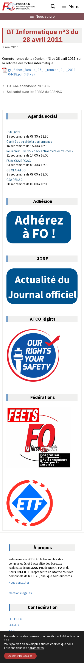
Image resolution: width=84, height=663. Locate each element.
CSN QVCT (13, 132)
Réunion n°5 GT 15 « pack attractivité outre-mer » (39, 151)
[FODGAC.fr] (18, 6)
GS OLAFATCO (16, 170)
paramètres (36, 648)
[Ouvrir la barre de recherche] (53, 6)
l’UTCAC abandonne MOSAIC (28, 86)
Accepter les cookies (20, 655)
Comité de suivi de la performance (29, 142)
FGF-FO (14, 625)
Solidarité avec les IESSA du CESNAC (34, 92)
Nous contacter (19, 583)
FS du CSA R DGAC (18, 161)
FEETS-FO (15, 619)
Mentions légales (20, 593)
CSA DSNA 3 (14, 180)
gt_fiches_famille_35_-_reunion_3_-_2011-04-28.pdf (42, 72)
